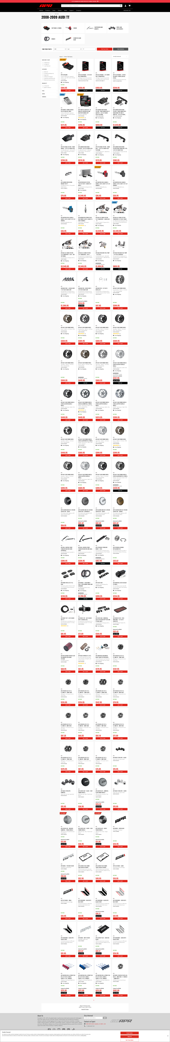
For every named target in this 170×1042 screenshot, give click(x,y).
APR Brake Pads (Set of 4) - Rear (67, 583)
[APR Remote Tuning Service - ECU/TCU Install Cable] (68, 101)
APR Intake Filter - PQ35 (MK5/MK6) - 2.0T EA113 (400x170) (118, 619)
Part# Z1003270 (81, 834)
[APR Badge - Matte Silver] (85, 929)
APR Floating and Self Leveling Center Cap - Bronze (120, 510)
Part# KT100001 (116, 981)
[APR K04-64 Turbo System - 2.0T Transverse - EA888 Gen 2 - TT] (103, 208)
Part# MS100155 (64, 730)
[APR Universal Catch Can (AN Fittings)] (120, 574)
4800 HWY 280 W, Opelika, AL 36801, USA (96, 1024)
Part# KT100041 (81, 981)
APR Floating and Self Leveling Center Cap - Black (68, 510)
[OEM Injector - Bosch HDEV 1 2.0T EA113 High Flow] (85, 279)
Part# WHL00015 (99, 367)
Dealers (60, 10)
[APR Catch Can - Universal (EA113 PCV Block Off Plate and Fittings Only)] (103, 609)
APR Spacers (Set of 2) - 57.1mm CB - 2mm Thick (84, 725)
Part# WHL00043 (64, 515)
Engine (46, 75)
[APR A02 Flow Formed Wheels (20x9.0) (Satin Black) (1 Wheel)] (68, 393)
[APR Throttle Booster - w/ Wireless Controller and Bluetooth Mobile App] (85, 101)
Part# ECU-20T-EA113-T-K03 (83, 80)
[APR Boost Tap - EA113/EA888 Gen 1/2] (68, 609)
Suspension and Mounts (49, 78)
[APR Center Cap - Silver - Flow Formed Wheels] (85, 819)
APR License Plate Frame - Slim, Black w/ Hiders (84, 866)
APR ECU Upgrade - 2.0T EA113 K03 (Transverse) (85, 75)
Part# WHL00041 (81, 367)
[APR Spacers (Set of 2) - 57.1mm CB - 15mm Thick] (120, 647)
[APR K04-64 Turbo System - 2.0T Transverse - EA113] (85, 244)
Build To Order (47, 87)
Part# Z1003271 (98, 796)
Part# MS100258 (81, 661)
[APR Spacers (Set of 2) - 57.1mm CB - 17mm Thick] (68, 748)
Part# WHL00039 (116, 443)
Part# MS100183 (81, 553)
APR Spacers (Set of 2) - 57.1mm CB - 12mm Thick (84, 691)
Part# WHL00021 (64, 443)
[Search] (120, 5)
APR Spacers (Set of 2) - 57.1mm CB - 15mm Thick (118, 656)
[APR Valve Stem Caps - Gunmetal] (68, 782)
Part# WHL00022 (81, 480)
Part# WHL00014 (64, 367)
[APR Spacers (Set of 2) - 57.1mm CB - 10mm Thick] (68, 682)
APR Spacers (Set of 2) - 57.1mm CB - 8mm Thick (66, 725)
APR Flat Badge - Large (118, 866)
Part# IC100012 (81, 188)
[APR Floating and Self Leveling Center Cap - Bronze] (120, 501)
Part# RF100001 (64, 661)
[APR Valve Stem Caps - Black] (120, 748)
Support (71, 10)
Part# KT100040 (64, 981)
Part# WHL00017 (116, 331)
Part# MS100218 (116, 588)
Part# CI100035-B (116, 153)
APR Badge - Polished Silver (67, 866)
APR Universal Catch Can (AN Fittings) (119, 583)
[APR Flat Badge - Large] (120, 857)
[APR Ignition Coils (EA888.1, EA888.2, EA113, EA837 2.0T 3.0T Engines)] (103, 173)
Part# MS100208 (99, 188)
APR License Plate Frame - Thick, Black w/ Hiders (102, 866)
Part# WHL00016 (81, 331)
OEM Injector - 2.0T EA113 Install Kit (101, 289)
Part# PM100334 (64, 943)
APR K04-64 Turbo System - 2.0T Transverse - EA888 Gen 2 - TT (103, 219)
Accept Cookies (130, 1033)
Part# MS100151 (99, 763)
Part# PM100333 (116, 906)
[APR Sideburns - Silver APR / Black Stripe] (120, 929)
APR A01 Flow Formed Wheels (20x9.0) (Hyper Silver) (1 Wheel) (102, 404)
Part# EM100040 (64, 80)
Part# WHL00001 (116, 408)
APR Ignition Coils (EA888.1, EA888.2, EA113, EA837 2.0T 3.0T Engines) (103, 183)
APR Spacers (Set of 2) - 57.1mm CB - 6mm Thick (84, 758)
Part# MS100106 (99, 553)
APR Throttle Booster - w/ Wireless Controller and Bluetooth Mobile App (84, 111)
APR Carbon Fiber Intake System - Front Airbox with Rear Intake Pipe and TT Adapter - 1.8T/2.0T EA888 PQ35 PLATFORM (119, 112)
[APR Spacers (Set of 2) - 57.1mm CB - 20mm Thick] (103, 682)
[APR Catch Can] (103, 574)
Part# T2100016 (116, 223)
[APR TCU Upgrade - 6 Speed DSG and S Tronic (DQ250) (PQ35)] (120, 66)
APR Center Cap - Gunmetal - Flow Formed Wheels (102, 791)
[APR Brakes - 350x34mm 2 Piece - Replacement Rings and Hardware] (85, 574)
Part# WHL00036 (64, 408)
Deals (54, 10)
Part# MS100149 (81, 730)
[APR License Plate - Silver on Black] (103, 929)
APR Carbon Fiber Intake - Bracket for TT (67, 183)
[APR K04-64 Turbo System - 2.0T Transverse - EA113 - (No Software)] (68, 244)
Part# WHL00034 (99, 478)
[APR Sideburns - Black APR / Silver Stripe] (68, 929)
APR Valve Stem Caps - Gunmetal (66, 791)
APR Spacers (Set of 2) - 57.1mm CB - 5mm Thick (118, 691)
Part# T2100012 (81, 258)
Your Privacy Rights (129, 1040)
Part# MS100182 (64, 553)
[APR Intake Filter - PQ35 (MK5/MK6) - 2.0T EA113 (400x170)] (120, 609)
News (65, 10)
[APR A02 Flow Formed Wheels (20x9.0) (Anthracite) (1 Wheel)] (120, 465)
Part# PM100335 (116, 943)
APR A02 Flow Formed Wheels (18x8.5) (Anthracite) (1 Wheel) (85, 440)
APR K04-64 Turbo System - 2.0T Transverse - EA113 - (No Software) (68, 254)
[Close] (167, 1035)
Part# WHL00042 (99, 515)
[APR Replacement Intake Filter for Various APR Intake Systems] (68, 647)
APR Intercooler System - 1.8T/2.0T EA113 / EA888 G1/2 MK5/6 (84, 183)
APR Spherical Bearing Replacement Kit (118, 548)
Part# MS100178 (116, 793)
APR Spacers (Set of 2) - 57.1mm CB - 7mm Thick (101, 725)
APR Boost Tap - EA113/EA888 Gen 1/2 (67, 618)
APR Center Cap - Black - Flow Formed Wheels (85, 791)
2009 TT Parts (88, 1007)
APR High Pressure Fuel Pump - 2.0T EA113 (103, 253)
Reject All (130, 1036)
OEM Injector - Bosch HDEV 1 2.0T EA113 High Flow (84, 289)
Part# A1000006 (64, 868)
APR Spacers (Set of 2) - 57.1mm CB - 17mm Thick (66, 758)
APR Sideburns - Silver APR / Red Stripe (119, 901)
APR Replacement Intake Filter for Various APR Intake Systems (68, 657)
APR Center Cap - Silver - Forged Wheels (101, 829)
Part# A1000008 (116, 831)
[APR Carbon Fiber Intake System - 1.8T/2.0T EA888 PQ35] (85, 138)
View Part (85, 90)
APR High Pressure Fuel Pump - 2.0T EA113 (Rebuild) (120, 253)
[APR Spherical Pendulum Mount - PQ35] (103, 538)
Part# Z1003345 (98, 834)
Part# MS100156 (64, 696)
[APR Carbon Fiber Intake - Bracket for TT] (68, 173)
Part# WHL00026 (116, 369)
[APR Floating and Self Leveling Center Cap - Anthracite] (85, 501)
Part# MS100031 (81, 624)
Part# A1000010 (98, 871)
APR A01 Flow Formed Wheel (119, 288)
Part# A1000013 (81, 871)
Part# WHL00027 (81, 445)
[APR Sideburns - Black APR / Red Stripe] (85, 891)
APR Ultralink (64, 75)
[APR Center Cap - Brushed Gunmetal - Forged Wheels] (68, 819)
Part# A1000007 (81, 940)
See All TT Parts (85, 1009)
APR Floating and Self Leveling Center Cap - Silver (103, 510)
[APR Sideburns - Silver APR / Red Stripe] (120, 891)
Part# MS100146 (99, 661)
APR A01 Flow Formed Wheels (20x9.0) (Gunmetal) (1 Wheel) (85, 403)
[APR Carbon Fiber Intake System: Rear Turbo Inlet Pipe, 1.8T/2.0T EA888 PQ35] (120, 138)
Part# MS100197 (116, 760)
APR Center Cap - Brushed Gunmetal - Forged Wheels (67, 829)
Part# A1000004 (64, 903)
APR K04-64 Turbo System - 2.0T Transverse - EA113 (84, 253)
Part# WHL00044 (116, 515)
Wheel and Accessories (49, 80)
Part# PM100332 (81, 906)
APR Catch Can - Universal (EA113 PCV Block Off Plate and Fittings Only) (103, 619)
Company (78, 10)
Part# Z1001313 (98, 294)
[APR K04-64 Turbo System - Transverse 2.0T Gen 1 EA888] (120, 208)
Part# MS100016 (99, 258)
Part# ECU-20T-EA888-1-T (100, 80)
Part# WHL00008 (99, 408)
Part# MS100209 (116, 188)
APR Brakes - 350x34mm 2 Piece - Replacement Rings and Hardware (85, 584)
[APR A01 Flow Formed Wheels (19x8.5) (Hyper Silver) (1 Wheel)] (120, 393)
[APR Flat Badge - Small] (68, 891)
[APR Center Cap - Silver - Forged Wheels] (103, 819)
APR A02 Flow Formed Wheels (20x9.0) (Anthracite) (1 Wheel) (120, 475)
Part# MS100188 (64, 763)
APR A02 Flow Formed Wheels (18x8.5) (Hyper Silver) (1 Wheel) (85, 476)
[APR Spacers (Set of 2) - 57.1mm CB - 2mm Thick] (85, 715)
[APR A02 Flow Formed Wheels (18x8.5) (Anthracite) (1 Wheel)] (85, 430)
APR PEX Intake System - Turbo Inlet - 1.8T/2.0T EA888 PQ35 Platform (103, 148)
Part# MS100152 (116, 696)
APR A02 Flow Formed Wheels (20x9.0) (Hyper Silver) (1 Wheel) (120, 364)
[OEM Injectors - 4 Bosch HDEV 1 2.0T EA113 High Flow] (68, 279)
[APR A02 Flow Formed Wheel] (68, 318)
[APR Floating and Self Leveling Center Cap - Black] (68, 501)
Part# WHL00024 (99, 443)
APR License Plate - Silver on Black (102, 938)
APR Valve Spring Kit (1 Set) (84, 656)
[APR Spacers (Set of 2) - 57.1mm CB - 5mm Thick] (120, 682)
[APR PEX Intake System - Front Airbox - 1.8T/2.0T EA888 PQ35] (68, 138)
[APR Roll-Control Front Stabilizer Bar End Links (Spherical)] (68, 538)
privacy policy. (83, 1035)
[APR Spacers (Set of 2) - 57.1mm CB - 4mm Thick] (103, 748)
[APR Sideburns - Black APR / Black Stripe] (103, 891)
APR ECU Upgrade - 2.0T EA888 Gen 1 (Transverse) (103, 75)
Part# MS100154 (99, 730)
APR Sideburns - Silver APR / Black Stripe (119, 938)
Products (47, 10)
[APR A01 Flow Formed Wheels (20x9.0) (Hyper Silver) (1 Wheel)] (103, 393)
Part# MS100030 (64, 624)
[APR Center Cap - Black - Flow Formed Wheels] (85, 782)
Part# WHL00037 (64, 331)
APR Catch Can (99, 583)
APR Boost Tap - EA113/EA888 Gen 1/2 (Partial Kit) (85, 618)
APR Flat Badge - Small (66, 900)
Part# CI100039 (63, 152)
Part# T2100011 (64, 259)
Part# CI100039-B (99, 153)
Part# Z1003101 (81, 223)
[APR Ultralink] (68, 66)
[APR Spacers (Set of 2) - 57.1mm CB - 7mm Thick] (103, 715)
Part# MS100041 (64, 294)
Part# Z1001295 (81, 294)
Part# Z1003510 (81, 796)
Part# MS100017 (116, 258)
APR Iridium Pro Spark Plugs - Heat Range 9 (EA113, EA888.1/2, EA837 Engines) (85, 219)
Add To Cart (68, 90)
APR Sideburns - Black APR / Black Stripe (102, 901)
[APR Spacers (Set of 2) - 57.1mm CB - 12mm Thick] (85, 682)
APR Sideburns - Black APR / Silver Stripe (67, 938)
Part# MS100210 (64, 223)
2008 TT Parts (82, 1007)
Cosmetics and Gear (49, 73)
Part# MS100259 (116, 553)
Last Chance (47, 66)
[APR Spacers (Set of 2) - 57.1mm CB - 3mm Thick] (120, 715)
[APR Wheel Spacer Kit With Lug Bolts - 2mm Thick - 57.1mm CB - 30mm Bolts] (120, 966)
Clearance (46, 62)
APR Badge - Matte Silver (84, 938)
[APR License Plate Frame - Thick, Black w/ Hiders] (103, 857)
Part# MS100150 (116, 730)
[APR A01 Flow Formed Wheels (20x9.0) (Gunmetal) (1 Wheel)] (85, 393)
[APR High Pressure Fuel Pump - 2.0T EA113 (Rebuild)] (120, 244)
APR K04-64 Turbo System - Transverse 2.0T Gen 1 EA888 (120, 218)
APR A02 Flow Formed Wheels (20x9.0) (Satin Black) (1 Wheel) (67, 404)
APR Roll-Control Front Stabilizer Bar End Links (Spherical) (66, 549)
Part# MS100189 (99, 696)
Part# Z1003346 (64, 834)
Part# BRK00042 (64, 588)
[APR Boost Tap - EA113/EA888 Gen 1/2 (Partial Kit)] (85, 609)
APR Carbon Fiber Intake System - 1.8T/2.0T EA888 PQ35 (85, 147)
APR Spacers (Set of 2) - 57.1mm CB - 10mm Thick (66, 691)
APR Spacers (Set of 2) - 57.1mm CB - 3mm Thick (118, 725)
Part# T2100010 (98, 223)
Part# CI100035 (81, 152)
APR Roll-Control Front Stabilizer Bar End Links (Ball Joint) (85, 549)
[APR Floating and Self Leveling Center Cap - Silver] (103, 501)
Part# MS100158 (116, 661)
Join (105, 1018)
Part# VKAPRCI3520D (99, 116)
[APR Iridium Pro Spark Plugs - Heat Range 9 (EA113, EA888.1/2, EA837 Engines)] (85, 208)
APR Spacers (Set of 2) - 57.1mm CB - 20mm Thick (101, 691)
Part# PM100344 (99, 906)
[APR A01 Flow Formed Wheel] (120, 279)
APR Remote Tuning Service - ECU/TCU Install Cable (67, 110)
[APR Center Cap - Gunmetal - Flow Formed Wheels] (103, 782)
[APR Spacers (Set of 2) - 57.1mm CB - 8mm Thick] (68, 715)
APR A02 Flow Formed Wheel (67, 327)
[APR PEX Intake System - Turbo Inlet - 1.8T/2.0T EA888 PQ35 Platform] (103, 138)
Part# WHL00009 (81, 408)
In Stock (46, 85)
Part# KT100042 (98, 981)
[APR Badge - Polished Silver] (68, 857)
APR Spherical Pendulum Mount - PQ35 (101, 548)
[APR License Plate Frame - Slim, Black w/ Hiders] (85, 857)
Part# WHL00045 (81, 515)
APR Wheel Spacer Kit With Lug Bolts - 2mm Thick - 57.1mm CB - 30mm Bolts (120, 976)
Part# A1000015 (98, 943)
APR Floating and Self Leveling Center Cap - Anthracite (85, 510)
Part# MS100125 (99, 585)
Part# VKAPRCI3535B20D (117, 116)
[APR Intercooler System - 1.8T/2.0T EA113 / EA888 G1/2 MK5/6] (85, 173)
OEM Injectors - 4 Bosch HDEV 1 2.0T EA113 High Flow (68, 289)
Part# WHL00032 (99, 331)
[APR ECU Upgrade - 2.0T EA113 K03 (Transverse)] (85, 66)
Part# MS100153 (81, 763)
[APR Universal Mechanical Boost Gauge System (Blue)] (103, 647)
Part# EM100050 (81, 115)
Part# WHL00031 (116, 480)
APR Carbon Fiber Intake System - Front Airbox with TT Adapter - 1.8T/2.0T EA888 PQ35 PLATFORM (103, 112)
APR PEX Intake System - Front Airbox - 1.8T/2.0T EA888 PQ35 (68, 147)
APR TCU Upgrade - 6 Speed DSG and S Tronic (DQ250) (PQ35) (119, 76)
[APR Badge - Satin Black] (120, 819)
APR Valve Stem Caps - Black (119, 757)
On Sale (46, 64)
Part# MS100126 (99, 624)
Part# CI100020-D (64, 188)
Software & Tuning (48, 76)
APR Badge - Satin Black (118, 828)
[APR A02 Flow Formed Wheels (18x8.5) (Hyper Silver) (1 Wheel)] (85, 465)
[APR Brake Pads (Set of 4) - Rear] (68, 574)
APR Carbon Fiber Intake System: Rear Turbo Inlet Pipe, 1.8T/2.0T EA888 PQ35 (120, 148)
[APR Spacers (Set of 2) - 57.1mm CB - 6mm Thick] (85, 748)
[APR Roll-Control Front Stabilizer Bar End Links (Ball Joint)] (85, 538)
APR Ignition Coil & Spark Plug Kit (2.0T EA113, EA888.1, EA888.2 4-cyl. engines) (68, 976)
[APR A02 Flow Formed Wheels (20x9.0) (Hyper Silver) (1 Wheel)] (120, 354)
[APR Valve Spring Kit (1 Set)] (85, 647)
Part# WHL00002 (116, 292)
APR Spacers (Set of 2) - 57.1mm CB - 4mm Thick (101, 758)
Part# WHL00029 (64, 478)
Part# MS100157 (81, 696)
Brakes (46, 71)
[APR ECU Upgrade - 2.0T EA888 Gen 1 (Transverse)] (103, 66)
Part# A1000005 (116, 868)
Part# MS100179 (64, 795)
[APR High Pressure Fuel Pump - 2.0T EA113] (103, 244)
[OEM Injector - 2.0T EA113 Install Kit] (103, 279)
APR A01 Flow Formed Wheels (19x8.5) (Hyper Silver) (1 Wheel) (119, 404)
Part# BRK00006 (81, 588)
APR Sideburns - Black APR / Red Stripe (84, 901)
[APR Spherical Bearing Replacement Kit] (120, 538)
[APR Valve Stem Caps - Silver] (120, 782)
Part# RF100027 (116, 624)
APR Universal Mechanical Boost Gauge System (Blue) (102, 656)
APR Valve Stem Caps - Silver (119, 791)
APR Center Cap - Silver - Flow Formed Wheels (85, 829)
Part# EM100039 (64, 115)
